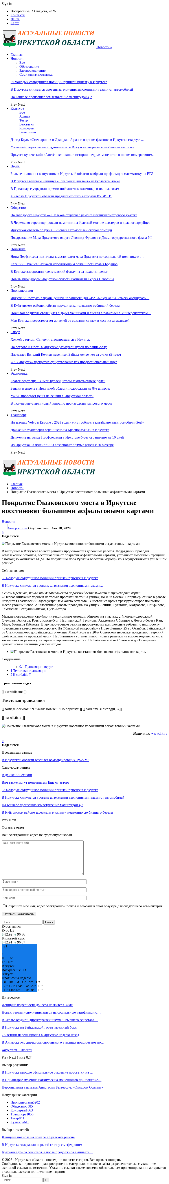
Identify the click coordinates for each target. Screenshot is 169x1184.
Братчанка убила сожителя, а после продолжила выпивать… (47, 1152)
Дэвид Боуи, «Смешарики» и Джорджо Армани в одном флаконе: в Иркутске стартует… (77, 140)
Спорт (15, 332)
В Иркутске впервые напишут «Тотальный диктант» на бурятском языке (65, 181)
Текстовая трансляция (28, 670)
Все (22, 62)
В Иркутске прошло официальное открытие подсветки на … (47, 1072)
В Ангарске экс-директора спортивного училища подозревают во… (53, 1042)
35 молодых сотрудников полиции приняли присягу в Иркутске (59, 82)
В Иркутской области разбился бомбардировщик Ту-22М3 (45, 760)
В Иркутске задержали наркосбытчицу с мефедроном (42, 1145)
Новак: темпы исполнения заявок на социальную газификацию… (51, 1012)
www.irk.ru (159, 733)
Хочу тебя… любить (17, 1050)
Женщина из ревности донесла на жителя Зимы (37, 1005)
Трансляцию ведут (36, 667)
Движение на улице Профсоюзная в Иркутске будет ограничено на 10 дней (67, 437)
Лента (15, 19)
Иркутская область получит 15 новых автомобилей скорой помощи (61, 230)
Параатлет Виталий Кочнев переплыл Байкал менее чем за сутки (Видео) (66, 354)
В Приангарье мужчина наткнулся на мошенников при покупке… (51, 1080)
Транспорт (18, 415)
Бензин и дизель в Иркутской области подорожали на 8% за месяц (60, 388)
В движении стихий (17, 775)
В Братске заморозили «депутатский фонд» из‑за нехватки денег (59, 271)
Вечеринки (27, 132)
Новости (17, 58)
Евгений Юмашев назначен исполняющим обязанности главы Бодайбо (64, 264)
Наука (15, 166)
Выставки (26, 124)
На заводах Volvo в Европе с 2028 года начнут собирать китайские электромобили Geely (77, 422)
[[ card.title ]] (21, 674)
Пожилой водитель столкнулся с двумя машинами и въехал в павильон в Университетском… (81, 313)
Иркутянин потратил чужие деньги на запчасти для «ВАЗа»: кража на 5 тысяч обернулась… (80, 298)
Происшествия (22, 290)
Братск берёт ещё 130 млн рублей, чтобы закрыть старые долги (58, 381)
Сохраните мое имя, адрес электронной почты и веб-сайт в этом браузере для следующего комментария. (84, 906)
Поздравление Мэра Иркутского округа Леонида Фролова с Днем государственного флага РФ (81, 237)
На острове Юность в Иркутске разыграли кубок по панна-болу (59, 347)
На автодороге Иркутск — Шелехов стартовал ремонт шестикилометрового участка (74, 215)
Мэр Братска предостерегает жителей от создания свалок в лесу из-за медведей (70, 320)
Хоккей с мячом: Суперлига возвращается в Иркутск (50, 339)
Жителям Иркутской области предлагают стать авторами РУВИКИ (61, 196)
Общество (18, 207)
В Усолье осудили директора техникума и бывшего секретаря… (50, 1020)
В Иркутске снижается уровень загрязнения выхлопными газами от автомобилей (72, 89)
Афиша (24, 116)
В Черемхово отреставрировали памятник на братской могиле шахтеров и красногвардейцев (80, 222)
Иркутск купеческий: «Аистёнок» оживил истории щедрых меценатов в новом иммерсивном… (83, 155)
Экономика (19, 373)
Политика (18, 249)
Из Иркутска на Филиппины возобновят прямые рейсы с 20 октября (62, 445)
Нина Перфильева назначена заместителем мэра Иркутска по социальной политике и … (77, 256)
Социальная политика (36, 74)
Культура (17, 108)
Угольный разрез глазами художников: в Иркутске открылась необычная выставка (72, 147)
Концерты (27, 128)
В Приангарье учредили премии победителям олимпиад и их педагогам (65, 188)
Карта (15, 23)
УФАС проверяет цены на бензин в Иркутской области (52, 396)
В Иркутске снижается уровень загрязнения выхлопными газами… (52, 585)
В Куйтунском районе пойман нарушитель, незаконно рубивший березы (65, 305)
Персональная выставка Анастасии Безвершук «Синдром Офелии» (52, 1087)
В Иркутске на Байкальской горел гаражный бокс (39, 1027)
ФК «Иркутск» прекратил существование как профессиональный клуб (64, 362)
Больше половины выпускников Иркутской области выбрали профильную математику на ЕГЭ (82, 174)
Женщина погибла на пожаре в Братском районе (38, 1137)
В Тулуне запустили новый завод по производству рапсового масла (61, 403)
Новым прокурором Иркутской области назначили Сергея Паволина (62, 279)
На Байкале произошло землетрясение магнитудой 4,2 (51, 97)
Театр (23, 120)
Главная (16, 54)
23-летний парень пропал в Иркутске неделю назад (40, 1035)
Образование (29, 66)
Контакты (18, 15)
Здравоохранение (32, 70)
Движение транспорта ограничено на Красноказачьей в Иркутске (60, 430)
